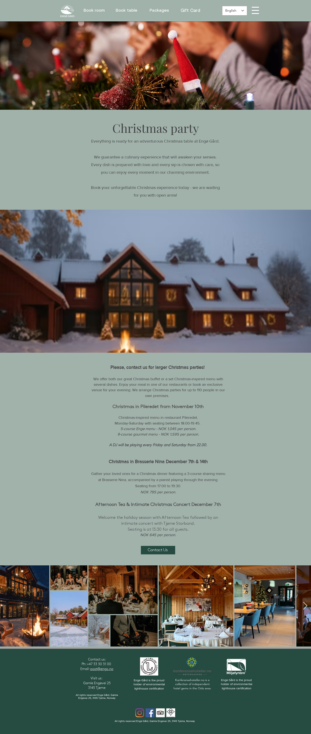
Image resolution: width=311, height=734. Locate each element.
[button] (255, 10)
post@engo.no (101, 669)
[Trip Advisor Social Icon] (160, 712)
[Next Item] (305, 606)
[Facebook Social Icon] (150, 712)
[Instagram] (139, 712)
